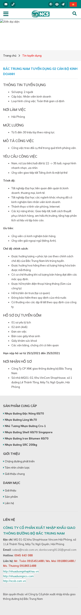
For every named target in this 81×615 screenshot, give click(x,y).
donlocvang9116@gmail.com (57, 549)
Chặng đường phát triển (19, 461)
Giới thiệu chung (14, 473)
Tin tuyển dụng (32, 55)
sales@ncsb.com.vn (25, 549)
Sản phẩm (11, 496)
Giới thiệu (10, 490)
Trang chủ (9, 55)
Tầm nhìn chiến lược (17, 467)
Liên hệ (9, 503)
